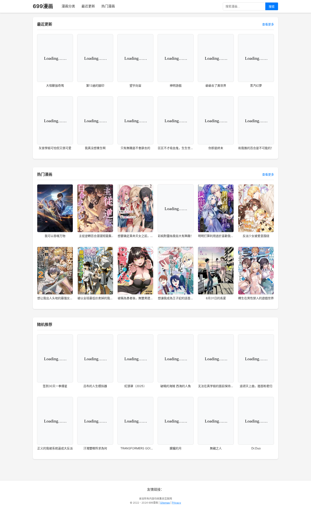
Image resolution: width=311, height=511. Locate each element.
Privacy (176, 502)
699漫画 (43, 6)
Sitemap (165, 502)
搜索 (272, 6)
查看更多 (268, 24)
